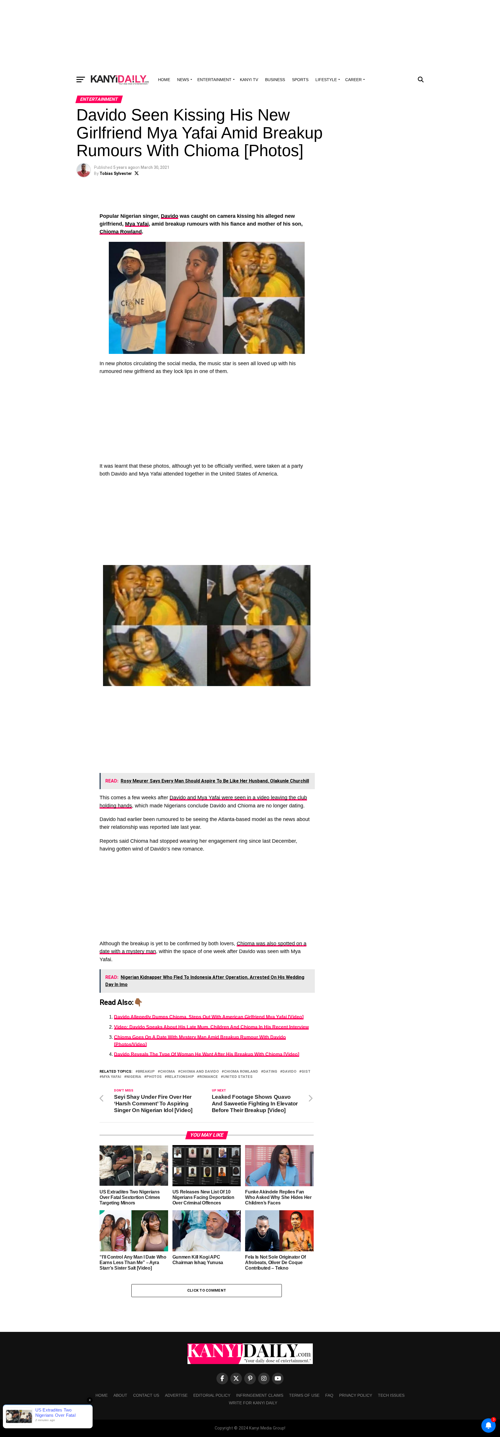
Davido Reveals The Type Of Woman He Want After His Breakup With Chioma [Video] (206, 1054)
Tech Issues (391, 1395)
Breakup (146, 1072)
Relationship (180, 1077)
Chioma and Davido (199, 1072)
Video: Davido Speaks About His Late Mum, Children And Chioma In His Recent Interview (211, 1027)
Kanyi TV (249, 79)
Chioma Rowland (121, 232)
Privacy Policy (355, 1395)
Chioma (167, 1072)
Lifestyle (326, 79)
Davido (169, 216)
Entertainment (214, 79)
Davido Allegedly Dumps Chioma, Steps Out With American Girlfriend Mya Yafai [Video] (209, 1016)
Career (353, 79)
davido (289, 1072)
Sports (300, 79)
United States (238, 1077)
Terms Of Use (304, 1395)
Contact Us (146, 1395)
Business (275, 79)
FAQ (329, 1395)
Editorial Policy (211, 1395)
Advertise (176, 1395)
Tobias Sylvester (116, 173)
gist (306, 1072)
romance (208, 1077)
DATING (270, 1072)
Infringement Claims (259, 1395)
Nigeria (133, 1077)
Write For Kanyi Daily (253, 1403)
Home (164, 79)
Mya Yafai (137, 224)
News (183, 79)
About (120, 1395)
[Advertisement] (250, 36)
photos (154, 1077)
